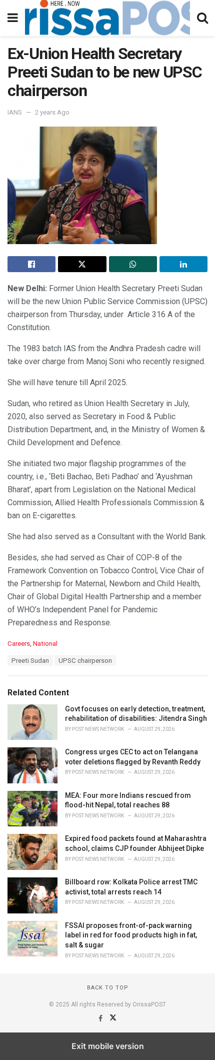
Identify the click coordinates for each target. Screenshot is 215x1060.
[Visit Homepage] (107, 18)
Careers (19, 643)
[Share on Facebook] (32, 264)
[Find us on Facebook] (101, 1018)
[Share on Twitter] (82, 264)
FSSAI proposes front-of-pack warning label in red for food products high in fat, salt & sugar (131, 935)
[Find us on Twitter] (113, 1018)
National (45, 643)
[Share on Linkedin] (184, 264)
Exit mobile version (108, 1046)
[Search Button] (202, 18)
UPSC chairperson (85, 660)
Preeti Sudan (30, 660)
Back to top (107, 987)
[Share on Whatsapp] (133, 264)
